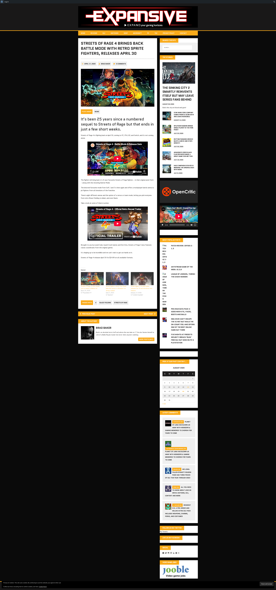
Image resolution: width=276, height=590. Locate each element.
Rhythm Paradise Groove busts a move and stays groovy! (183, 141)
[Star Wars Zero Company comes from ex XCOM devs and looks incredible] (166, 119)
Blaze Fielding (105, 303)
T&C (155, 33)
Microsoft (137, 33)
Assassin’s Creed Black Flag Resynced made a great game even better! (183, 154)
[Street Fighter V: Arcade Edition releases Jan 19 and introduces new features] (142, 278)
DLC (104, 33)
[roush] (168, 472)
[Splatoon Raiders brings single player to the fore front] (166, 132)
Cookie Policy (43, 586)
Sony (126, 33)
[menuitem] (2, 1)
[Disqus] (117, 376)
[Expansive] (138, 17)
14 (188, 387)
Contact (183, 33)
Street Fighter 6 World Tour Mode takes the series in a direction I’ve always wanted (116, 288)
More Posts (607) (146, 339)
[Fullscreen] (195, 225)
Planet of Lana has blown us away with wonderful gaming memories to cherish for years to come (178, 427)
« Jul (164, 404)
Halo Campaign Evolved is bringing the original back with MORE (184, 167)
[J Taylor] (168, 508)
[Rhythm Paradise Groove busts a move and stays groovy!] (166, 145)
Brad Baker (105, 64)
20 (183, 391)
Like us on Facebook (171, 537)
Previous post (88, 314)
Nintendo (114, 33)
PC (148, 33)
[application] (179, 216)
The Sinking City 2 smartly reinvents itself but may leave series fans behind (178, 94)
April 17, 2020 (90, 64)
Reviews (94, 33)
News (83, 33)
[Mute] (192, 225)
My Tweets (164, 531)
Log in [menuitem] (7, 2)
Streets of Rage (120, 303)
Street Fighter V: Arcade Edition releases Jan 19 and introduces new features (141, 288)
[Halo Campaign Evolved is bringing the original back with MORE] (166, 172)
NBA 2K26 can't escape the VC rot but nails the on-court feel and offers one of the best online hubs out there (183, 324)
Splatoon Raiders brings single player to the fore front (183, 128)
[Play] (163, 225)
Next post (148, 314)
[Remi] (168, 490)
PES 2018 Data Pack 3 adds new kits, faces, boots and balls (181, 312)
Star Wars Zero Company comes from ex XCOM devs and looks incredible (184, 114)
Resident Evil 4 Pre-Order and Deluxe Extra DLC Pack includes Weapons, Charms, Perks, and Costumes (178, 510)
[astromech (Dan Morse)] (168, 446)
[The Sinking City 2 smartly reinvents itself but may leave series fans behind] (178, 82)
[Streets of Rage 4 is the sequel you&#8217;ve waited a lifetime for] (92, 278)
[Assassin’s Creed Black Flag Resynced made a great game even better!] (166, 158)
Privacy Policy (168, 33)
